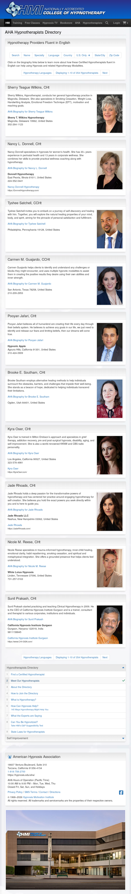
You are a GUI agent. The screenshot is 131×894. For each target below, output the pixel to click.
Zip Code (114, 55)
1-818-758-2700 (16, 771)
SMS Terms (31, 792)
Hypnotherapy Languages (38, 72)
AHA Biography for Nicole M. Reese (27, 566)
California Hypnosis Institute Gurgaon (28, 638)
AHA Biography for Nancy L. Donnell (27, 168)
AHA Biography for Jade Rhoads (25, 509)
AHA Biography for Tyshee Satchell (26, 223)
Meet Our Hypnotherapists (25, 680)
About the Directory (21, 687)
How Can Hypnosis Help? (29, 707)
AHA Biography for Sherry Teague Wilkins (30, 111)
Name (27, 55)
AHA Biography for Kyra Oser (23, 453)
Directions (55, 792)
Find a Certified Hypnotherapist (28, 674)
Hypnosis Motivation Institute (38, 797)
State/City (100, 55)
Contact (43, 792)
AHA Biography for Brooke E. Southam (28, 396)
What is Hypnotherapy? (23, 699)
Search (15, 55)
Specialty (39, 55)
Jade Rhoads (15, 525)
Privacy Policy (15, 792)
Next (105, 72)
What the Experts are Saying (26, 715)
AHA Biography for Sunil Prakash (25, 619)
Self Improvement (17, 738)
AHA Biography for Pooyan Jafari (25, 340)
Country (68, 55)
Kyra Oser (13, 468)
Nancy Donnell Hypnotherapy (23, 186)
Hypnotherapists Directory (22, 668)
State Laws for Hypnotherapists (28, 731)
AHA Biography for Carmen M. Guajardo (29, 283)
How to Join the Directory (24, 693)
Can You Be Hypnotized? (27, 723)
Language (53, 55)
